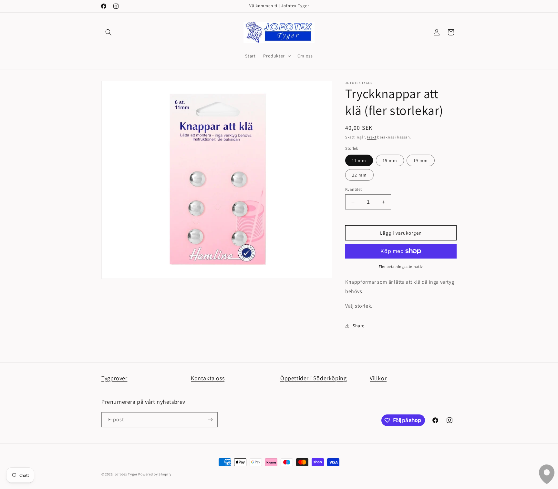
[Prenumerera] (210, 419)
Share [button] (359, 326)
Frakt (372, 137)
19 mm (420, 160)
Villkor (378, 378)
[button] (108, 32)
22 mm (359, 175)
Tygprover (114, 378)
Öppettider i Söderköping (313, 378)
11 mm (359, 160)
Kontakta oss (207, 378)
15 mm (390, 160)
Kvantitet (353, 189)
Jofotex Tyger (126, 474)
